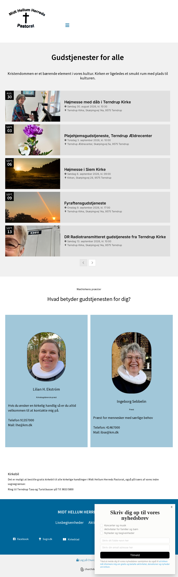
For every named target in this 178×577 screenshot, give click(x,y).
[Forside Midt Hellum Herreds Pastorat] (33, 18)
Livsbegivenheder (69, 522)
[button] (67, 25)
